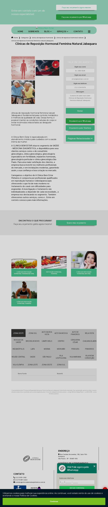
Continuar (54, 501)
